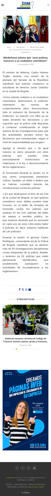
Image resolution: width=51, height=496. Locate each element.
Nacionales (20, 47)
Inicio (9, 47)
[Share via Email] (29, 289)
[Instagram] (28, 469)
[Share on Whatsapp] (26, 289)
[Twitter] (23, 469)
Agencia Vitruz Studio (36, 488)
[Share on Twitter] (22, 289)
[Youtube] (34, 469)
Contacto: (9, 479)
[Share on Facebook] (19, 289)
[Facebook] (17, 469)
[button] (5, 327)
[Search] (48, 5)
